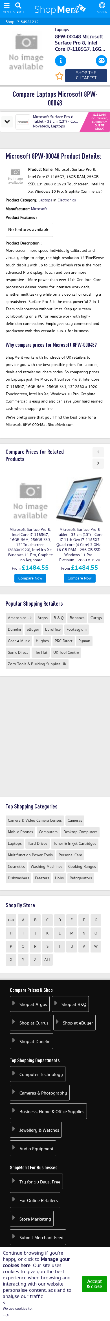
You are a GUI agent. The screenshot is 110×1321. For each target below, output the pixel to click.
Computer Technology (41, 1074)
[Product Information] (60, 60)
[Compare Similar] (101, 60)
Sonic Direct (18, 652)
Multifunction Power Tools (30, 855)
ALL (47, 960)
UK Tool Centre (66, 652)
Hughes (42, 641)
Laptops (62, 30)
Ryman (84, 641)
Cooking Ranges (82, 867)
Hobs (59, 878)
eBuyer (33, 629)
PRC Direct (63, 641)
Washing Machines (46, 867)
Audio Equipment (36, 1149)
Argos (43, 618)
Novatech (41, 126)
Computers (48, 832)
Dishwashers (18, 878)
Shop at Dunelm (34, 1042)
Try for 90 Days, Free (39, 1182)
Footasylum (77, 629)
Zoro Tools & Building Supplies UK (37, 664)
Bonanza (77, 618)
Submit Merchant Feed (41, 1238)
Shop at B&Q (73, 1004)
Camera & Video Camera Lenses (35, 820)
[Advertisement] (55, 737)
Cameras (75, 820)
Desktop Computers (80, 832)
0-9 (11, 920)
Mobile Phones (20, 832)
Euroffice (53, 629)
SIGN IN (102, 12)
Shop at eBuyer (78, 1023)
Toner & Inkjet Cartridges (74, 843)
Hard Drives (37, 843)
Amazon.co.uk (20, 618)
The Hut (40, 652)
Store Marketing (35, 1219)
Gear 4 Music (19, 641)
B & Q (59, 618)
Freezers (42, 878)
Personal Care (70, 855)
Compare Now (30, 578)
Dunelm (14, 629)
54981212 (30, 22)
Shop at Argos (33, 1004)
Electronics (67, 200)
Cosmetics (16, 867)
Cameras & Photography (43, 1093)
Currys (96, 618)
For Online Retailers (38, 1201)
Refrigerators (81, 878)
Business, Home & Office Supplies (51, 1112)
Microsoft (39, 209)
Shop (10, 22)
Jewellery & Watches (39, 1130)
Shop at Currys (34, 1023)
